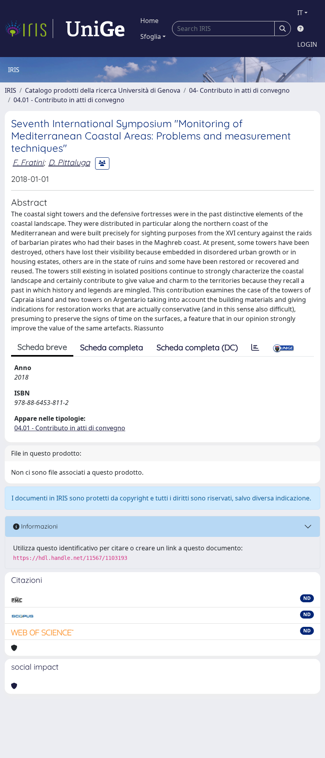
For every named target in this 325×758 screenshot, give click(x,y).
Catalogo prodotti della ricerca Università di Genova (102, 90)
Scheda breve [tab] (42, 347)
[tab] (255, 347)
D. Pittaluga (69, 162)
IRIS (10, 90)
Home (149, 20)
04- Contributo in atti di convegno (239, 90)
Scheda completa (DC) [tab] (197, 347)
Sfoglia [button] (150, 36)
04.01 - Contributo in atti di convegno (68, 99)
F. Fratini (28, 162)
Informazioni (38, 526)
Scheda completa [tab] (111, 347)
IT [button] (300, 12)
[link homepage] (29, 28)
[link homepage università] (95, 28)
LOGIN (307, 44)
